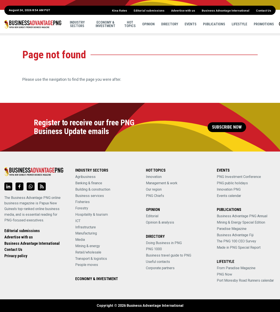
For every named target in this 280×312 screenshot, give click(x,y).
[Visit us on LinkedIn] (8, 186)
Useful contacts (158, 262)
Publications (214, 24)
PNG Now (224, 274)
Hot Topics (130, 24)
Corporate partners (160, 268)
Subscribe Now (227, 127)
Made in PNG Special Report (239, 247)
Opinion (148, 24)
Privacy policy (15, 255)
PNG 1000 (154, 249)
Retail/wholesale (88, 252)
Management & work (161, 183)
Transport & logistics (91, 259)
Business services (89, 196)
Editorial (152, 216)
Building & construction (92, 189)
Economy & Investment (105, 24)
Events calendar (229, 196)
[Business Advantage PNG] (32, 24)
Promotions (264, 24)
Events (190, 24)
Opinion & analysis (160, 222)
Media (80, 240)
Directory (169, 24)
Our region (154, 189)
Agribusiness (85, 177)
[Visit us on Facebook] (19, 186)
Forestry (81, 208)
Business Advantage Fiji (235, 235)
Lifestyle (239, 24)
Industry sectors (77, 24)
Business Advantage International (225, 10)
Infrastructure (85, 227)
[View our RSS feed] (42, 186)
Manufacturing (86, 233)
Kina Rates (119, 10)
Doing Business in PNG (164, 243)
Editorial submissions (149, 10)
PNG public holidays (232, 183)
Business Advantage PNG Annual (242, 216)
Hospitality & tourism (91, 214)
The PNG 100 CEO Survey (236, 241)
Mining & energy (87, 246)
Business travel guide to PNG (168, 255)
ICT (77, 221)
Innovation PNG (229, 189)
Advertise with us (183, 10)
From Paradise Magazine (236, 268)
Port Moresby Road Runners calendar (245, 280)
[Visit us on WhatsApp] (31, 186)
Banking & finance (88, 183)
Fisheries (82, 202)
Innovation (154, 177)
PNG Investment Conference (239, 177)
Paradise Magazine (232, 229)
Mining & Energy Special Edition (241, 222)
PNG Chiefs (155, 196)
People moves (86, 265)
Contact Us (263, 10)
